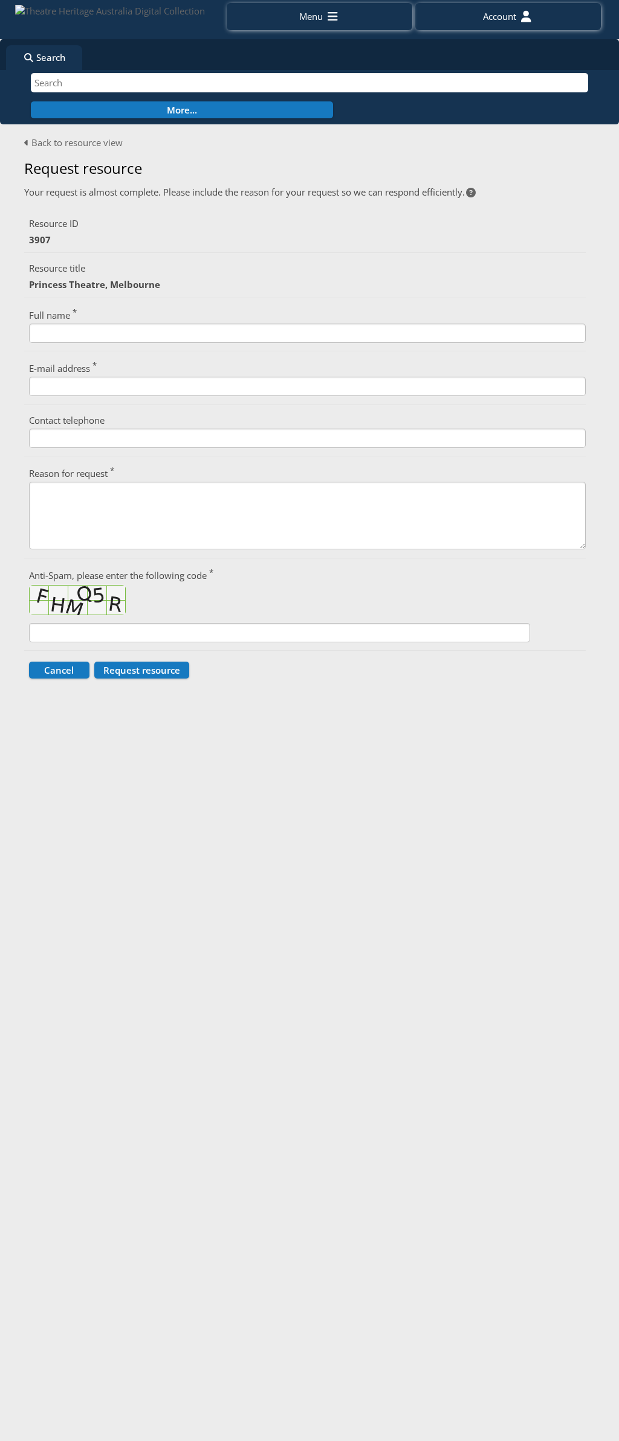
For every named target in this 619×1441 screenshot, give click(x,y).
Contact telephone (67, 420)
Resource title (57, 268)
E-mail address (63, 367)
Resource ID (54, 223)
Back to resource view (76, 142)
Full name (53, 314)
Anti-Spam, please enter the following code (121, 574)
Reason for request (71, 472)
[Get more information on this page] (471, 192)
